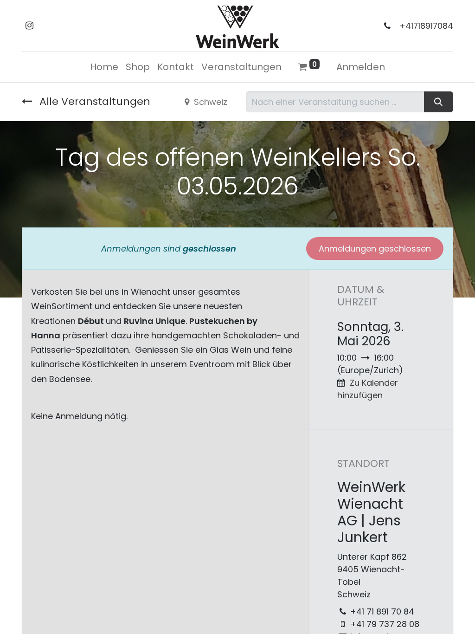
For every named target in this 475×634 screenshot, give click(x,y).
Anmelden (360, 66)
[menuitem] (104, 67)
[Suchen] (438, 101)
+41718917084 (426, 26)
